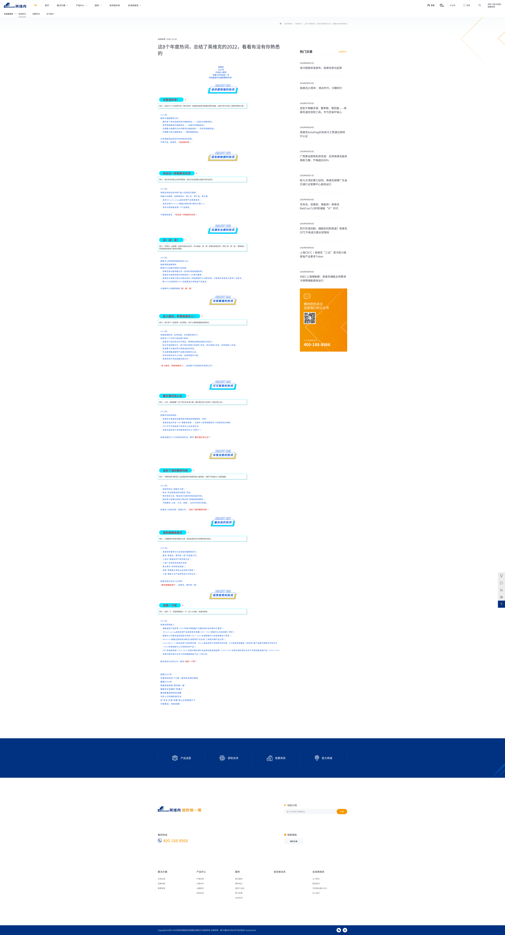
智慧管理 (161, 888)
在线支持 (239, 897)
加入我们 (316, 893)
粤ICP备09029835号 (228, 930)
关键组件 (200, 888)
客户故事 (239, 893)
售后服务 (239, 878)
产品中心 (201, 871)
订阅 (342, 811)
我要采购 (491, 6)
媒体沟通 (293, 841)
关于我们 (316, 878)
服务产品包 (239, 888)
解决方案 (162, 871)
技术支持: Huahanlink (246, 930)
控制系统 (200, 893)
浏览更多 (342, 51)
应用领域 (161, 878)
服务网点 (239, 883)
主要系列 (200, 883)
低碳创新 (161, 883)
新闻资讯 (298, 23)
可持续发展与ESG (319, 888)
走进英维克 (288, 23)
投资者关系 (280, 871)
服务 (237, 871)
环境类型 (200, 878)
